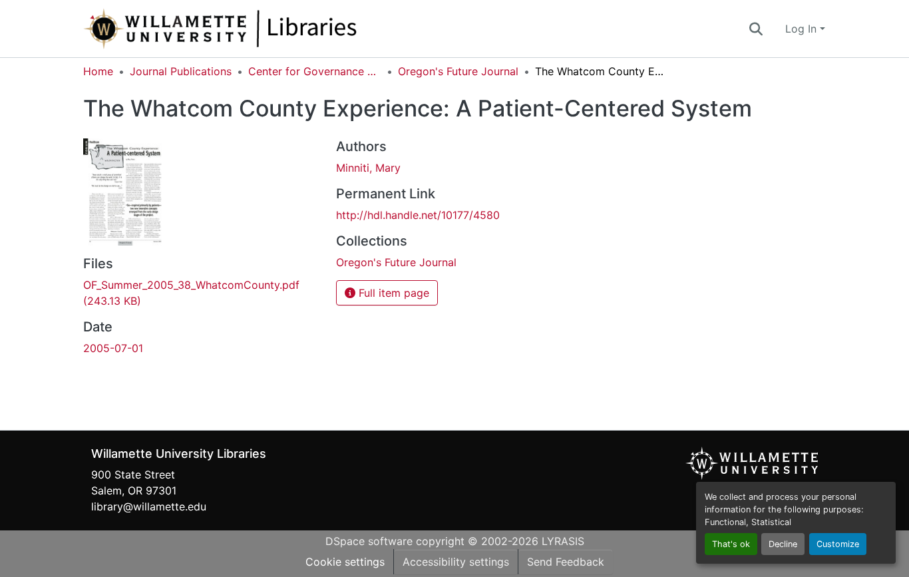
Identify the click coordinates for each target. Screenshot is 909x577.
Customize (838, 544)
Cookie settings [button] (345, 561)
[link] (201, 293)
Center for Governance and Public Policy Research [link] (314, 71)
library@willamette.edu (148, 506)
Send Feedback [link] (565, 561)
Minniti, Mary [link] (368, 167)
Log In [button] (802, 28)
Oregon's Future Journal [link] (458, 71)
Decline (783, 544)
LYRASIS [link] (563, 541)
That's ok (731, 544)
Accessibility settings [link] (456, 561)
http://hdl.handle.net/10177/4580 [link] (418, 215)
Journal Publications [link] (181, 71)
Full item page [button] (392, 292)
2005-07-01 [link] (113, 348)
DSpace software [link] (369, 541)
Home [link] (98, 71)
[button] (264, 28)
